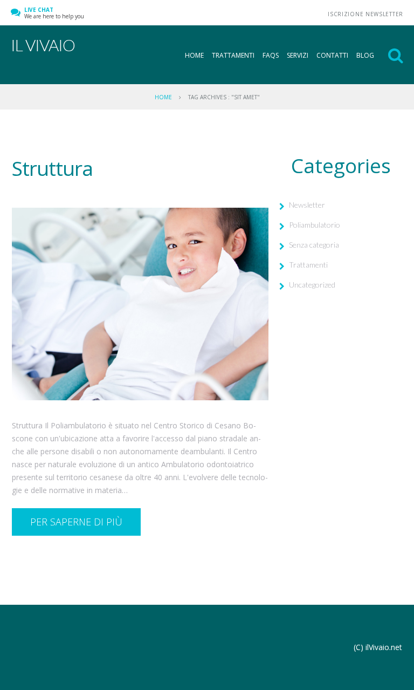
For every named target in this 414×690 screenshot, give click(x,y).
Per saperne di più (76, 521)
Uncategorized (312, 284)
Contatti (332, 55)
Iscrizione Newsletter (365, 14)
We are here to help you (54, 13)
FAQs (271, 55)
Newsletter (307, 204)
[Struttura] (140, 304)
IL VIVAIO (43, 44)
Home (194, 55)
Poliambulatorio (314, 224)
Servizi (297, 55)
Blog (365, 55)
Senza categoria (314, 244)
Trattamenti (233, 55)
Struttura (52, 168)
